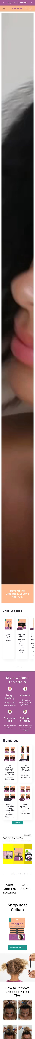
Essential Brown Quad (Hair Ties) (25, 806)
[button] (4, 8)
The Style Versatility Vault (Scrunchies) (10, 808)
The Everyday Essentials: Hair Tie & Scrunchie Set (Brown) (10, 769)
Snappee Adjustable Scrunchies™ (21, 637)
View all (17, 822)
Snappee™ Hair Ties (8, 636)
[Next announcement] (31, 3)
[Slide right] (22, 667)
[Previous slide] (7, 874)
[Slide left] (13, 667)
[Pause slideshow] (30, 874)
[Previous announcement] (3, 3)
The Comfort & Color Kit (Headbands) (25, 768)
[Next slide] (28, 874)
